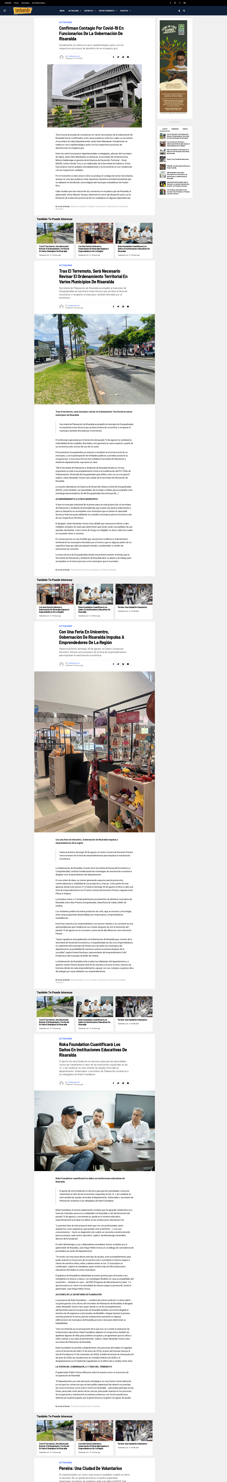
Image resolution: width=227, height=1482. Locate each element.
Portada (104, 570)
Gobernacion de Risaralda (117, 206)
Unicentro (59, 982)
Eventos (124, 10)
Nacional (25, 3)
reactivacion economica (107, 980)
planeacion (95, 570)
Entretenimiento (106, 10)
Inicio (62, 10)
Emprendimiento (77, 980)
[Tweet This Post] (118, 57)
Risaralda (59, 209)
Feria (87, 980)
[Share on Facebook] (113, 57)
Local (16, 3)
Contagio (90, 206)
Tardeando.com (74, 56)
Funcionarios (100, 206)
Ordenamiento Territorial (81, 570)
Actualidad (73, 10)
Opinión (8, 3)
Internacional (39, 3)
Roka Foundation (93, 1406)
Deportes (88, 10)
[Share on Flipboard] (123, 57)
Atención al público (78, 206)
